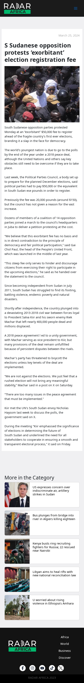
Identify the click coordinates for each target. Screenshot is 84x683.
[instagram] (32, 668)
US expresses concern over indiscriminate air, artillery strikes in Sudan (51, 490)
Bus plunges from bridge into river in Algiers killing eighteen (54, 517)
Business (65, 651)
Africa (65, 637)
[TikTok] (52, 668)
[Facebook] (23, 668)
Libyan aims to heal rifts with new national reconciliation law (54, 573)
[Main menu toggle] (75, 8)
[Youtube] (42, 668)
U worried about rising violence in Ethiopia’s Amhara (53, 602)
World (64, 644)
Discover (65, 657)
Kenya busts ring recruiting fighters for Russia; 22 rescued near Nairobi (54, 546)
